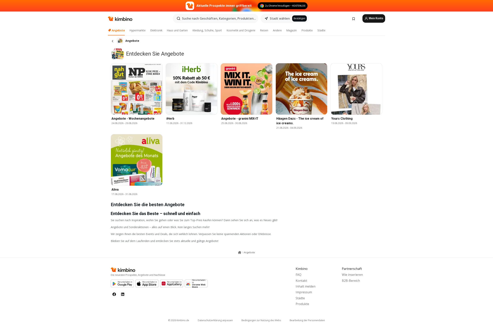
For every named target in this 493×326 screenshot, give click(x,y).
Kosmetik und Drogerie (240, 30)
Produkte (307, 30)
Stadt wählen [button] (280, 18)
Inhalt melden (305, 286)
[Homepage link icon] (239, 252)
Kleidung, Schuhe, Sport (207, 30)
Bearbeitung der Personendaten (307, 320)
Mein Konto (375, 18)
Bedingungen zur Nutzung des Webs (261, 320)
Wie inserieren (352, 275)
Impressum (304, 292)
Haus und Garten (177, 30)
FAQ (298, 275)
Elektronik (156, 30)
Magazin (291, 30)
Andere (277, 30)
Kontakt (301, 280)
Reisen (264, 30)
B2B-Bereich (351, 280)
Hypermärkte (137, 30)
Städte (321, 30)
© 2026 (178, 320)
